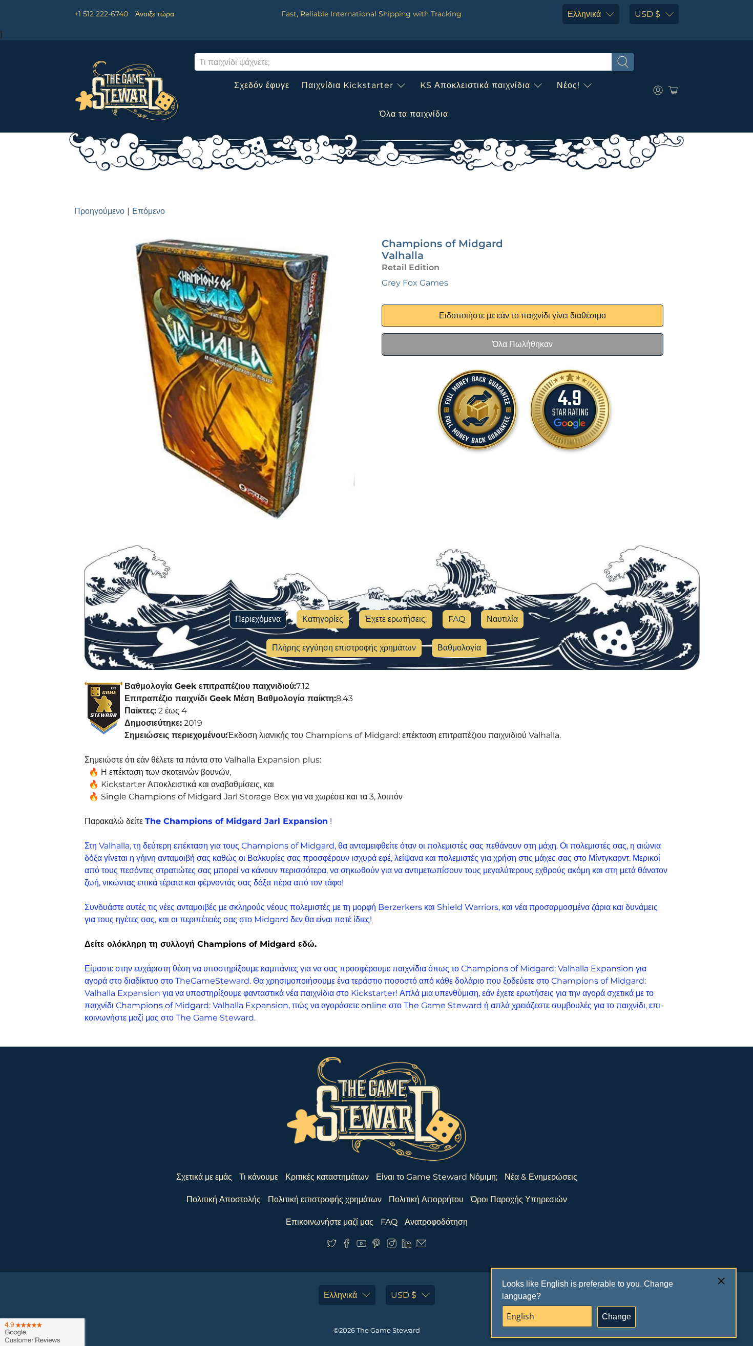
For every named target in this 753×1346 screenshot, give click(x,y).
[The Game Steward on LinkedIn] (406, 1245)
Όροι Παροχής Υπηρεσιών (519, 1199)
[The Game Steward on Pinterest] (376, 1245)
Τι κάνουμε (258, 1177)
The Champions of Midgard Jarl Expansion (236, 821)
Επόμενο (148, 211)
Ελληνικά (584, 14)
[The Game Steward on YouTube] (361, 1245)
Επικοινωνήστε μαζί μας (329, 1222)
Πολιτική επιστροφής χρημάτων (325, 1199)
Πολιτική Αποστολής (223, 1199)
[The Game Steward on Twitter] (332, 1245)
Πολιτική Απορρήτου (426, 1199)
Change (616, 1316)
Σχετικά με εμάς (204, 1177)
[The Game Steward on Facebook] (346, 1245)
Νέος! (568, 85)
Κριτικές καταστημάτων (327, 1177)
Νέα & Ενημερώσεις (541, 1177)
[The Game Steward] (126, 90)
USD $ (647, 14)
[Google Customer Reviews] (42, 1332)
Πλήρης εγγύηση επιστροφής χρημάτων (344, 648)
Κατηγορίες (322, 619)
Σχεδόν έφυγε (261, 85)
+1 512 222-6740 (101, 13)
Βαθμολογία (459, 648)
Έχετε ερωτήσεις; (396, 619)
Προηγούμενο (99, 211)
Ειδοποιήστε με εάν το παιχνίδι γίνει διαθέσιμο (522, 315)
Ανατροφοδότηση (436, 1222)
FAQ (456, 619)
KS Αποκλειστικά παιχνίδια (475, 85)
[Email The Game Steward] (421, 1245)
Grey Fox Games (415, 283)
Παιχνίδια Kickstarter (347, 85)
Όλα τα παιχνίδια (414, 114)
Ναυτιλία (502, 619)
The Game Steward (388, 1330)
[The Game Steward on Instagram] (391, 1245)
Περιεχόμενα (258, 619)
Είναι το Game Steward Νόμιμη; (436, 1177)
